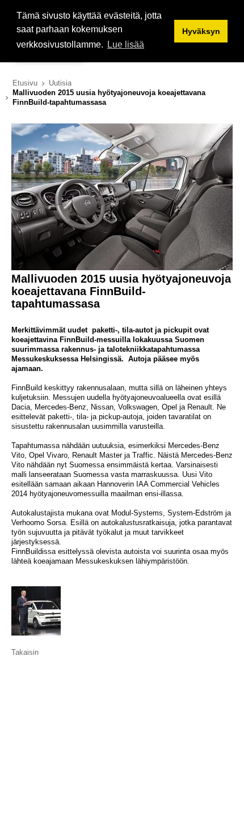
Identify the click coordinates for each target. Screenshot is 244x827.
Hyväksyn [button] (201, 31)
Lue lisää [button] (125, 44)
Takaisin (25, 652)
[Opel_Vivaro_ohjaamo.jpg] (122, 267)
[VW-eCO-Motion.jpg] (36, 633)
